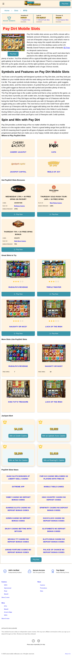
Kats (53, 152)
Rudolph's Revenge (18, 287)
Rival (5, 591)
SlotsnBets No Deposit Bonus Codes (53, 530)
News (39, 582)
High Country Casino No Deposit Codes (54, 498)
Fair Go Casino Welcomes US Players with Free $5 (54, 477)
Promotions (43, 588)
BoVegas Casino (19, 206)
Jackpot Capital (18, 172)
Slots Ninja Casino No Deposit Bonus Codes (54, 540)
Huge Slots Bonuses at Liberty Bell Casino (18, 477)
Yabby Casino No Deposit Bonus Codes (18, 498)
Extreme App (18, 487)
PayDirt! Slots (22, 20)
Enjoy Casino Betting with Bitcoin (18, 530)
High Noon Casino (20, 241)
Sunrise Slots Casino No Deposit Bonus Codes (18, 509)
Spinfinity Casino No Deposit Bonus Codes (54, 509)
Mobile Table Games (54, 487)
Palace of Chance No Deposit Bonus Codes (53, 551)
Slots (16, 11)
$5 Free (67, 48)
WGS (5, 585)
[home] (32, 5)
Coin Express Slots (58, 20)
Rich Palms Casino (56, 203)
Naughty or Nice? (18, 327)
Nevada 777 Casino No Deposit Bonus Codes (18, 540)
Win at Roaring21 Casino (54, 460)
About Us (67, 653)
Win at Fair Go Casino (18, 460)
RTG (5, 606)
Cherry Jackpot (18, 152)
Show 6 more (5, 618)
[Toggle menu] (3, 4)
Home (6, 11)
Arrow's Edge (8, 612)
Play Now (65, 3)
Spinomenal (7, 588)
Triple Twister (53, 287)
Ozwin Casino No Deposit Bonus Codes (18, 519)
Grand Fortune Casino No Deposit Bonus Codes (18, 551)
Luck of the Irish (53, 327)
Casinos (4, 582)
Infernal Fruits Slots (40, 20)
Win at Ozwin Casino (18, 436)
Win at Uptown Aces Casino (53, 436)
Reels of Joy (53, 172)
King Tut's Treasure (18, 402)
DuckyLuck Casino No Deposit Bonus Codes (54, 519)
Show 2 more (5, 597)
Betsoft (6, 594)
